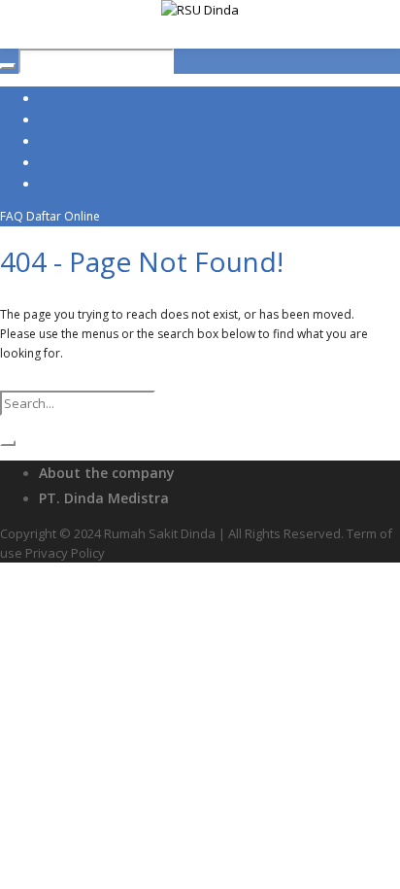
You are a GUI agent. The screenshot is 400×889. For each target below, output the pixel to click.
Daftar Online (63, 216)
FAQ (11, 216)
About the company (107, 472)
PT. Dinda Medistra (104, 498)
